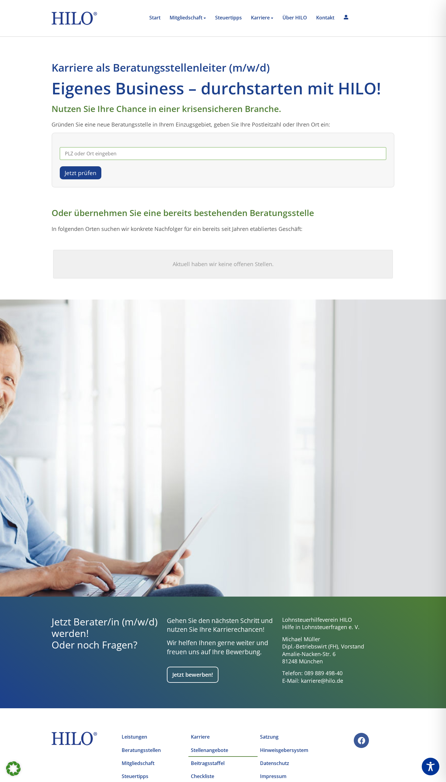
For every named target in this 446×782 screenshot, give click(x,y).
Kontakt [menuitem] (325, 17)
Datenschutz (274, 763)
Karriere (200, 736)
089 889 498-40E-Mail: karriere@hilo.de (312, 676)
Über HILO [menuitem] (294, 17)
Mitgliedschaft (138, 763)
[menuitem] (188, 18)
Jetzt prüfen (80, 173)
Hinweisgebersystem (284, 750)
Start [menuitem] (154, 17)
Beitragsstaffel (208, 763)
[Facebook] (361, 740)
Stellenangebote (209, 750)
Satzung (269, 736)
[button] (13, 768)
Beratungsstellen (141, 750)
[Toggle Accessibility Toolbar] (430, 766)
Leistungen (134, 736)
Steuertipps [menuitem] (228, 17)
